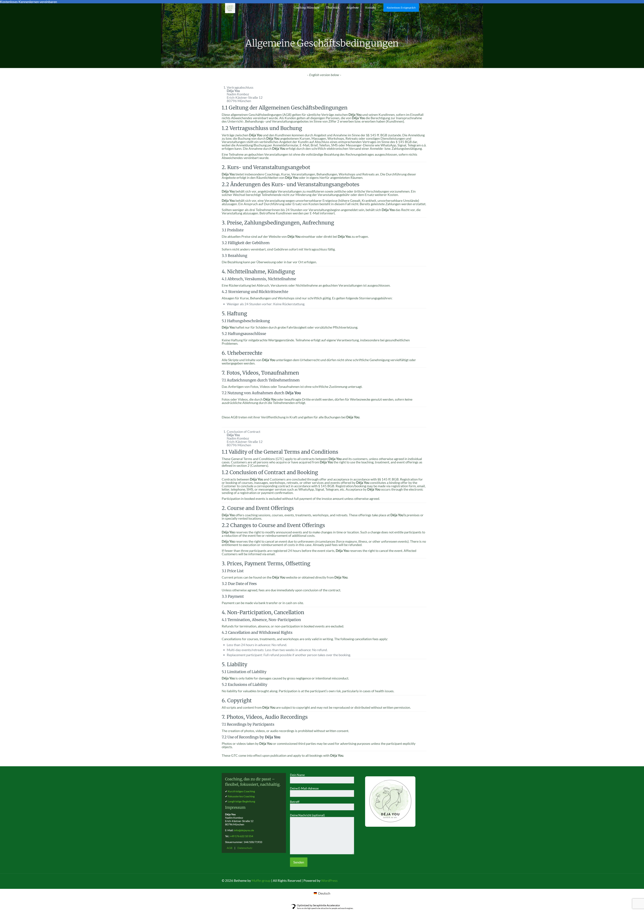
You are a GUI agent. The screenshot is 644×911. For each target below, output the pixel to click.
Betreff (294, 802)
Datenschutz (244, 847)
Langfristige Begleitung (241, 801)
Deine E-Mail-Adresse (304, 788)
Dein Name (297, 775)
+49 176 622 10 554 (241, 836)
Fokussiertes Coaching (241, 796)
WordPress (329, 880)
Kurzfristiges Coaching (241, 791)
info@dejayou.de (244, 830)
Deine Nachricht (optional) (307, 815)
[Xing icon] (414, 880)
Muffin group (261, 880)
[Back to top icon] (420, 879)
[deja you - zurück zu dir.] (230, 7)
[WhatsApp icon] (400, 880)
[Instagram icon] (409, 880)
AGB (229, 847)
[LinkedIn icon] (405, 880)
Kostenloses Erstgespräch (401, 7)
